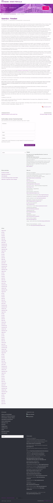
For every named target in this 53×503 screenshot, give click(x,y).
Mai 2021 (3, 337)
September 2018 (4, 391)
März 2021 (3, 340)
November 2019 (4, 367)
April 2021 (3, 339)
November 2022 (4, 306)
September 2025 (4, 249)
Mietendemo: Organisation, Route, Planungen (9, 179)
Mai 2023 (3, 296)
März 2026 (3, 239)
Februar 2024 (4, 281)
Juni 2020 (3, 356)
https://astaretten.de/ (30, 180)
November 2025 (4, 245)
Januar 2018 (3, 403)
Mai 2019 (3, 378)
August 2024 (4, 271)
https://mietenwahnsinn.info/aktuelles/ (32, 216)
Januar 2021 (3, 344)
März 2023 (3, 300)
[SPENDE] (51, 2)
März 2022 (3, 320)
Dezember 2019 (4, 366)
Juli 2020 (3, 354)
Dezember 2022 (4, 305)
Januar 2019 (3, 384)
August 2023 (4, 291)
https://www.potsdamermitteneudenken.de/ (33, 473)
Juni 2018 (3, 396)
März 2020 (3, 361)
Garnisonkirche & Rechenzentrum (15, 20)
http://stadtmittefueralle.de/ (41, 198)
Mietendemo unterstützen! (6, 174)
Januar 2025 (3, 262)
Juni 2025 (3, 254)
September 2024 (4, 269)
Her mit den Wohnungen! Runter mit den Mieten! (10, 177)
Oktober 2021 (4, 328)
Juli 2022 (3, 313)
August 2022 (4, 311)
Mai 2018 (3, 398)
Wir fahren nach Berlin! (5, 172)
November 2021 (4, 327)
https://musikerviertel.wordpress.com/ (32, 193)
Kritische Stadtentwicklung (6, 421)
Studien (3, 429)
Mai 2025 (3, 256)
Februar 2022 (4, 322)
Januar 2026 (3, 242)
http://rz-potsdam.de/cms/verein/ (41, 205)
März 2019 (3, 381)
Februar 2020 (4, 362)
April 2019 (3, 379)
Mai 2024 (3, 276)
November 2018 (4, 388)
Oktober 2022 (4, 308)
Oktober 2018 (4, 389)
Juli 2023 (3, 293)
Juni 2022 (3, 315)
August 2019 (4, 373)
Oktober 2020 (4, 349)
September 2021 (4, 330)
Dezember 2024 (4, 264)
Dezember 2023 (4, 284)
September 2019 (4, 371)
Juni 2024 (3, 274)
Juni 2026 (3, 233)
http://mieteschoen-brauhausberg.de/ (38, 454)
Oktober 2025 (4, 247)
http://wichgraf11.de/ (30, 186)
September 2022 (4, 310)
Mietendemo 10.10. (5, 422)
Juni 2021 (3, 335)
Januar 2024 (3, 283)
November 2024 (4, 266)
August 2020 (4, 352)
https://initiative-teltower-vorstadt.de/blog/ (33, 177)
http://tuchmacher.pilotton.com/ (42, 196)
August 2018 (4, 393)
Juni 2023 (3, 295)
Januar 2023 (3, 303)
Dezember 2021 (4, 325)
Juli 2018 (3, 395)
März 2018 (3, 401)
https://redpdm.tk (29, 166)
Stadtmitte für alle (5, 427)
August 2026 (4, 230)
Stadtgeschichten (26, 20)
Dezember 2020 (4, 345)
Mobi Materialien (4, 176)
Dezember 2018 (4, 386)
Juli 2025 (3, 252)
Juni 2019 (3, 376)
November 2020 (4, 347)
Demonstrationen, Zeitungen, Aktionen (8, 417)
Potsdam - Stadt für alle (12, 2)
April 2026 (3, 237)
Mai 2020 (3, 357)
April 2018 (3, 400)
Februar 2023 (4, 301)
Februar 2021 (4, 342)
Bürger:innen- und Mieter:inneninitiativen (8, 416)
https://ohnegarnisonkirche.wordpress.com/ (33, 201)
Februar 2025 (4, 261)
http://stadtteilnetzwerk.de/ (31, 211)
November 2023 (4, 286)
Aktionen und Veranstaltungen (7, 414)
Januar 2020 (3, 364)
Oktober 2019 (4, 369)
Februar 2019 (4, 383)
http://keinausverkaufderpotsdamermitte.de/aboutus (39, 450)
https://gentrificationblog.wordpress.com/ (38, 225)
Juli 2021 (3, 334)
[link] (27, 12)
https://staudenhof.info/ (30, 204)
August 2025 (4, 250)
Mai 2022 (3, 317)
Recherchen (3, 424)
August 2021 (4, 332)
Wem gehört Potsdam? (5, 431)
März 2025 (3, 259)
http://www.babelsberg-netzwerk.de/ (32, 208)
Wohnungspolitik (4, 433)
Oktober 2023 (4, 288)
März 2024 (3, 279)
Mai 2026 (3, 235)
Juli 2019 (3, 374)
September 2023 (4, 289)
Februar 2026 (4, 240)
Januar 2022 (3, 323)
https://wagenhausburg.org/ (43, 194)
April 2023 (3, 298)
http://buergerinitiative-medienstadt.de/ (33, 183)
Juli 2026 (3, 232)
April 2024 (3, 278)
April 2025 (3, 257)
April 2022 (3, 318)
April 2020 (3, 359)
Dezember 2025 (4, 244)
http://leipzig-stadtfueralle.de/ (45, 220)
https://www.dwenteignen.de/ (31, 219)
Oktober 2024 (4, 267)
